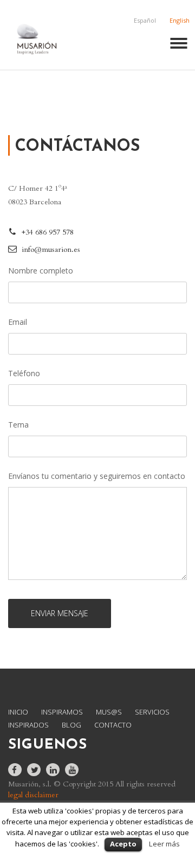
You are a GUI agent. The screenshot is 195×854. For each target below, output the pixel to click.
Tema (18, 424)
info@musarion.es (51, 249)
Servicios (152, 712)
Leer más (164, 844)
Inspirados (28, 725)
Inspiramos (62, 712)
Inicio (18, 712)
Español (145, 20)
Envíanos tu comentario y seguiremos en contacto (96, 476)
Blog (71, 725)
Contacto (113, 725)
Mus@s (109, 712)
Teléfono (24, 373)
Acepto (123, 844)
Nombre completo (40, 270)
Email (17, 322)
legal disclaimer (33, 795)
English (180, 20)
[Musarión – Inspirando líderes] (36, 36)
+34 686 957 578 (48, 232)
